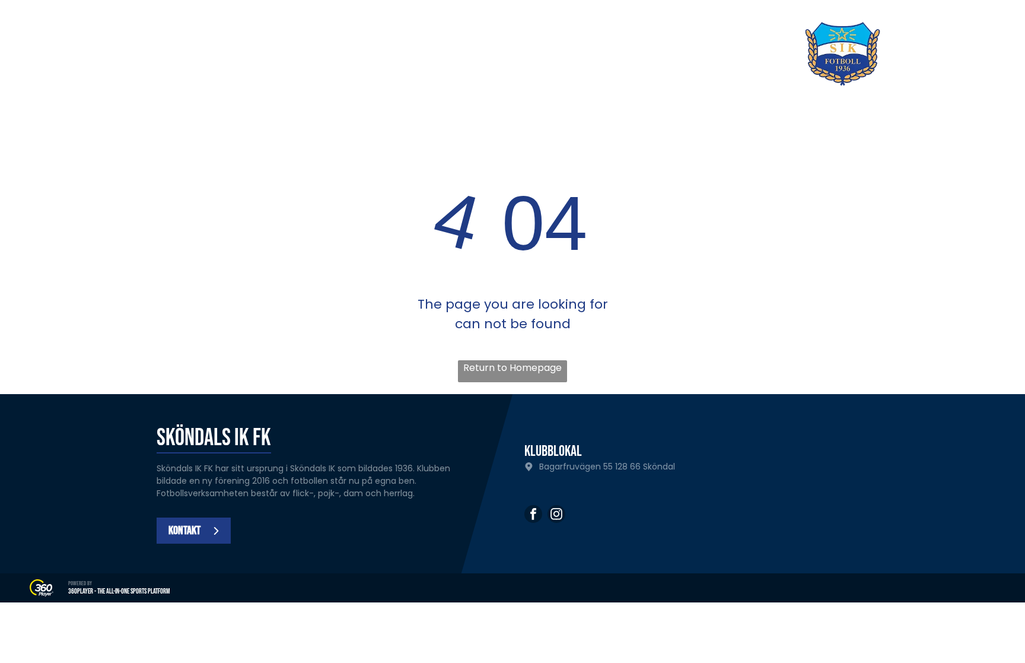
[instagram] (556, 515)
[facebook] (533, 515)
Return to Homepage (512, 368)
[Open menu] (966, 54)
